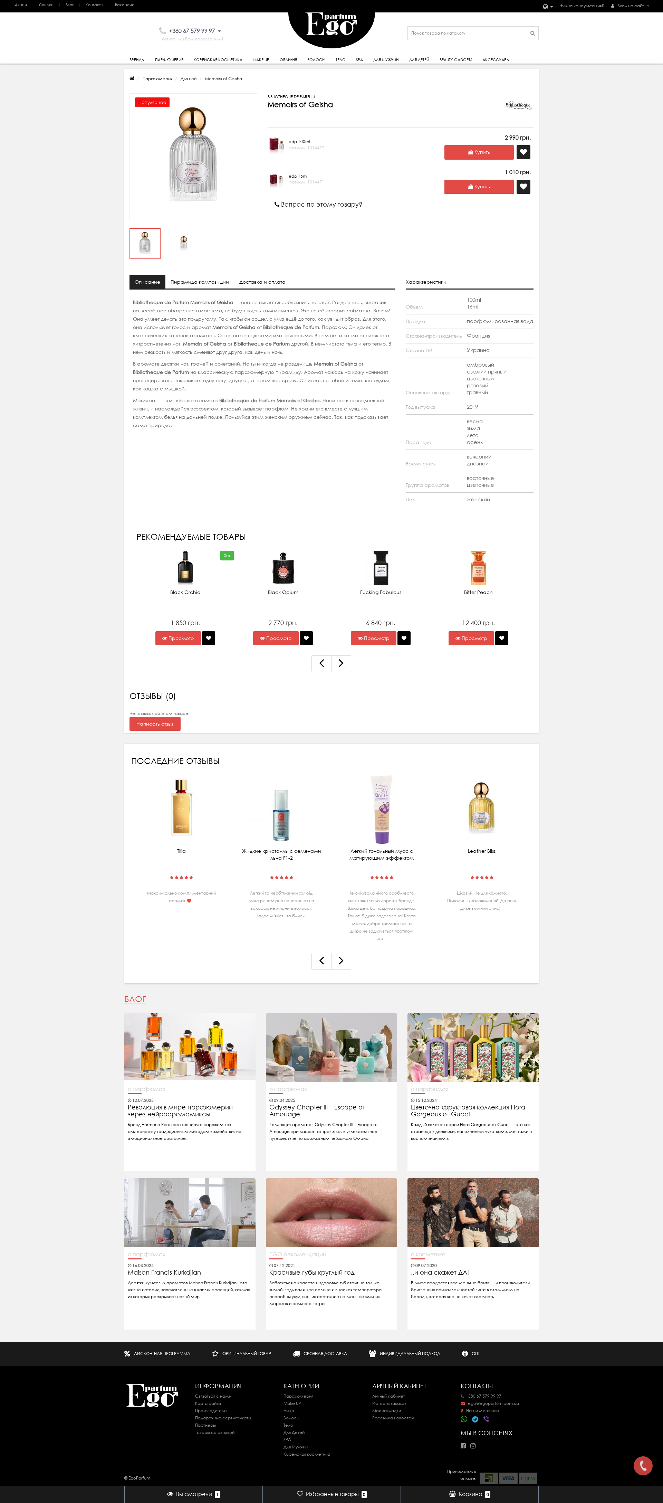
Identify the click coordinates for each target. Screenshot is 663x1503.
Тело (341, 60)
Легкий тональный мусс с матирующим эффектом (381, 854)
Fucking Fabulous (380, 592)
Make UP (292, 1403)
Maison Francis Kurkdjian (164, 1272)
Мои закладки (386, 1411)
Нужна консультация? (581, 6)
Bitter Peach (478, 592)
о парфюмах (146, 1089)
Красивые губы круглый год (312, 1272)
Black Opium (283, 592)
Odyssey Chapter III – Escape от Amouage (317, 1111)
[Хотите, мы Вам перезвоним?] (643, 1466)
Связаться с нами (213, 1396)
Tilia (181, 851)
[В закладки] (208, 638)
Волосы (316, 60)
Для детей (419, 60)
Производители (211, 1411)
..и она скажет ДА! (440, 1272)
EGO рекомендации (297, 1254)
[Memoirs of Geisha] (193, 157)
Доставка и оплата (262, 281)
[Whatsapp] (464, 1418)
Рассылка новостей (393, 1418)
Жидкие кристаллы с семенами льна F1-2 (281, 854)
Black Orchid (185, 592)
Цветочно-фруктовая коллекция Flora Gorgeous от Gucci (468, 1111)
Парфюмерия (169, 60)
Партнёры (205, 1425)
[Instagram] (474, 1444)
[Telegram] (475, 1419)
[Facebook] (465, 1444)
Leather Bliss (482, 851)
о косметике (428, 1254)
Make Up (261, 60)
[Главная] (131, 79)
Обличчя (288, 60)
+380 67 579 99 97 (483, 1396)
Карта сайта (208, 1403)
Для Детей (294, 1432)
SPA (359, 60)
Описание (147, 281)
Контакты (94, 5)
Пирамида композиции (200, 281)
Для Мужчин (386, 60)
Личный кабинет (388, 1396)
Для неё (189, 79)
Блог (70, 5)
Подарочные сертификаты (223, 1418)
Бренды (137, 60)
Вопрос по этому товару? (321, 204)
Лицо (289, 1411)
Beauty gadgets (456, 60)
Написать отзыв (155, 723)
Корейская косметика (218, 60)
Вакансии (124, 5)
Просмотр (180, 638)
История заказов (389, 1403)
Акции (21, 5)
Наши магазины (482, 1411)
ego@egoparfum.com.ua (493, 1403)
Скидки (46, 5)
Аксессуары (496, 60)
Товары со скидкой (214, 1432)
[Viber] (486, 1419)
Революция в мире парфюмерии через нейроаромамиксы (180, 1111)
